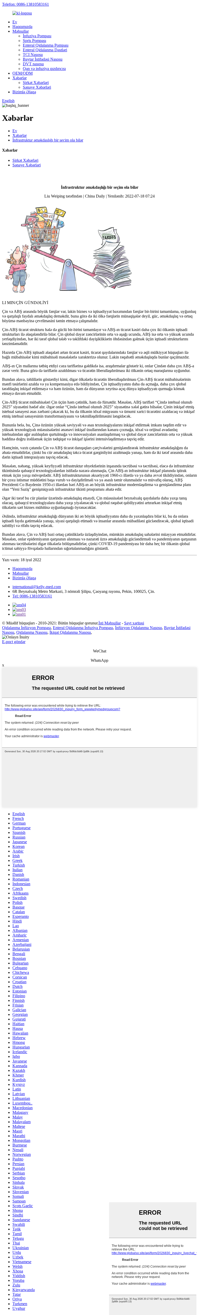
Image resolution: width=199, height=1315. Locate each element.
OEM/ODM (22, 73)
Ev (14, 22)
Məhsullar (20, 31)
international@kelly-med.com (36, 587)
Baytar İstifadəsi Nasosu (42, 59)
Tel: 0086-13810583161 (32, 596)
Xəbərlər (19, 78)
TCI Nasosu (33, 54)
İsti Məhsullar (109, 623)
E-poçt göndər (13, 641)
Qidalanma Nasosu (31, 632)
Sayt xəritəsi (134, 623)
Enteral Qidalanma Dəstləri (45, 50)
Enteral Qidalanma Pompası (45, 45)
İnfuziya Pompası (37, 36)
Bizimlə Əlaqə (24, 92)
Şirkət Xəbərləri (36, 82)
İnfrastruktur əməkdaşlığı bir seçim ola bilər (47, 140)
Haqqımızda (22, 26)
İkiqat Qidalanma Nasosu (70, 632)
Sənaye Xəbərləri (37, 87)
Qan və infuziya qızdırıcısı (44, 68)
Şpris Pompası (34, 40)
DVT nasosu (33, 64)
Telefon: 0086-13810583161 (25, 4)
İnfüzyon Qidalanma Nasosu (138, 627)
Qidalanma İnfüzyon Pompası (26, 627)
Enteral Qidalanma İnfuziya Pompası (83, 627)
